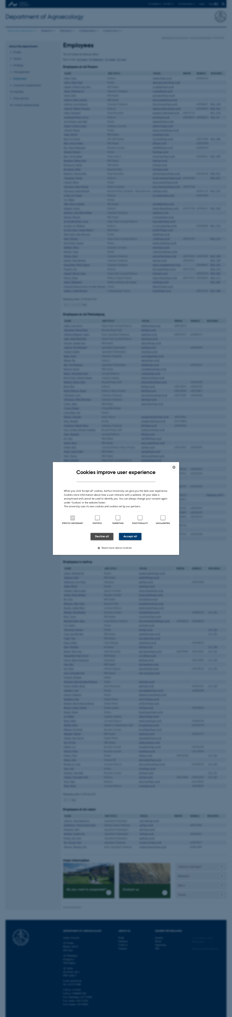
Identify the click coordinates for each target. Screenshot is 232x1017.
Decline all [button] (102, 536)
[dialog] (116, 508)
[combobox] (173, 467)
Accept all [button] (130, 536)
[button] (116, 548)
